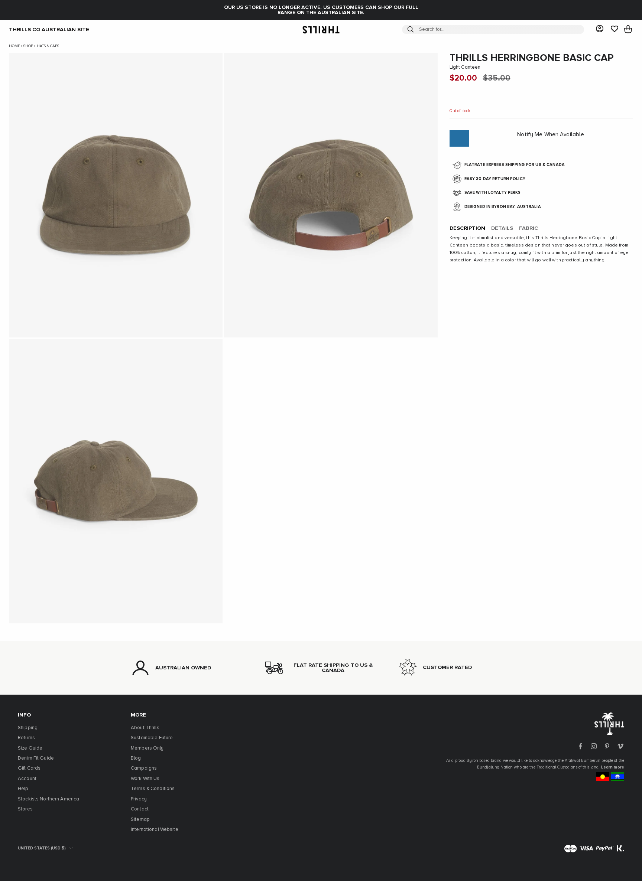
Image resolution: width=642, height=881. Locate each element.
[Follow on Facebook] (580, 746)
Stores (25, 809)
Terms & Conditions (153, 788)
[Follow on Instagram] (593, 746)
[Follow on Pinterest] (607, 746)
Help (23, 788)
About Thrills (145, 727)
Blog (136, 758)
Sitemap (140, 819)
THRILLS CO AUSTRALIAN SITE (49, 29)
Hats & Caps (48, 46)
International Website (154, 829)
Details (502, 228)
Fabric (528, 228)
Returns (26, 737)
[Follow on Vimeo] (620, 746)
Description (467, 228)
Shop (28, 46)
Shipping (28, 727)
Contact (140, 809)
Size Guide (30, 748)
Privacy (139, 799)
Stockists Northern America (48, 799)
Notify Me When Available (550, 134)
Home (14, 46)
